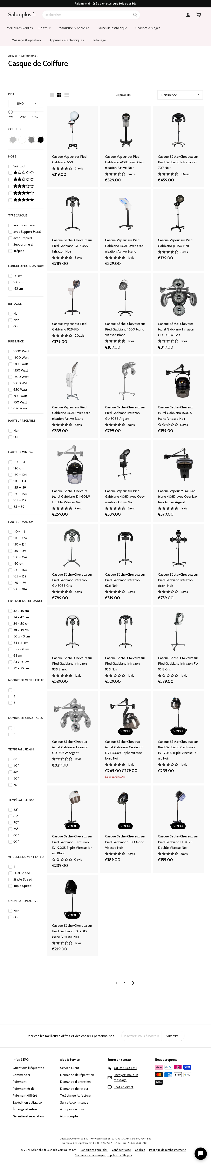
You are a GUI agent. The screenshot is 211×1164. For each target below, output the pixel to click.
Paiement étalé (24, 1089)
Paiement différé (25, 1095)
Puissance (16, 341)
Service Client (69, 1068)
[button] (62, 168)
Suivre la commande (74, 1102)
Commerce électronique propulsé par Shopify (103, 1155)
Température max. (21, 800)
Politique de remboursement (167, 1149)
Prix (11, 94)
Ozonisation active (23, 901)
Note (12, 156)
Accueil (13, 56)
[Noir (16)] (40, 139)
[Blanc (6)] (22, 139)
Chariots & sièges (147, 28)
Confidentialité (121, 1149)
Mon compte (69, 1116)
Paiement (20, 1082)
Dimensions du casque (25, 601)
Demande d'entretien (75, 1082)
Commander (21, 1075)
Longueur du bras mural (27, 266)
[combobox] (91, 14)
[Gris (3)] (31, 139)
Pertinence (169, 95)
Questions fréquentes (28, 1068)
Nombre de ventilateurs (26, 680)
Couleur (14, 129)
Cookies (140, 1149)
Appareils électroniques (66, 40)
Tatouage (99, 40)
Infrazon (15, 304)
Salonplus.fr (22, 14)
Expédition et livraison (28, 1102)
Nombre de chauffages (25, 718)
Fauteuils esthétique (112, 28)
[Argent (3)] (12, 139)
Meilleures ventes (20, 28)
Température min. (21, 749)
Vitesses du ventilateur (26, 857)
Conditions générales (94, 1149)
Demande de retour (74, 1089)
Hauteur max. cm (20, 522)
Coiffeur (44, 28)
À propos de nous (72, 1109)
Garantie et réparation (28, 1116)
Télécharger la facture (75, 1095)
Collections (28, 56)
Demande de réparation (77, 1075)
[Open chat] (201, 1154)
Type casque (17, 215)
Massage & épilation (26, 40)
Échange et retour (25, 1109)
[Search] (135, 14)
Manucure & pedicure (74, 28)
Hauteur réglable (21, 420)
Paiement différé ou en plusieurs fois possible (105, 3)
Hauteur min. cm (20, 452)
